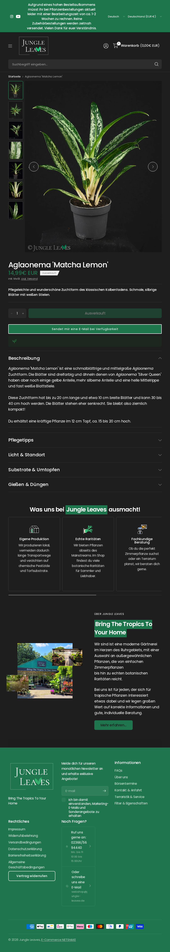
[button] (85, 329)
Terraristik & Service (129, 797)
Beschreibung (24, 358)
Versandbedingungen (24, 842)
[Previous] (34, 166)
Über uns (121, 777)
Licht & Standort (26, 455)
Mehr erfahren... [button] (113, 725)
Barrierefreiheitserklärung (27, 855)
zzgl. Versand (29, 278)
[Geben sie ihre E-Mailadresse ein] (104, 791)
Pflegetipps (21, 440)
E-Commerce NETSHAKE (58, 940)
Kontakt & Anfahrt (128, 790)
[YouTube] (18, 16)
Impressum (16, 829)
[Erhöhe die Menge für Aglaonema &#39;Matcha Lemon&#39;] (23, 313)
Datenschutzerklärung (25, 849)
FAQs (118, 770)
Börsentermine (126, 783)
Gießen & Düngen (28, 484)
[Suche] (156, 64)
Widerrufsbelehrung (23, 835)
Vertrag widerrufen (31, 876)
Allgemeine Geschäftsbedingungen (26, 864)
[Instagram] (11, 16)
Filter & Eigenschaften (131, 803)
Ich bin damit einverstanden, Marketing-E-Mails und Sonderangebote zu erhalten (89, 808)
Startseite (14, 76)
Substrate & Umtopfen (34, 469)
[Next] (153, 166)
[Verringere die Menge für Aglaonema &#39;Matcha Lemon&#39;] (11, 313)
